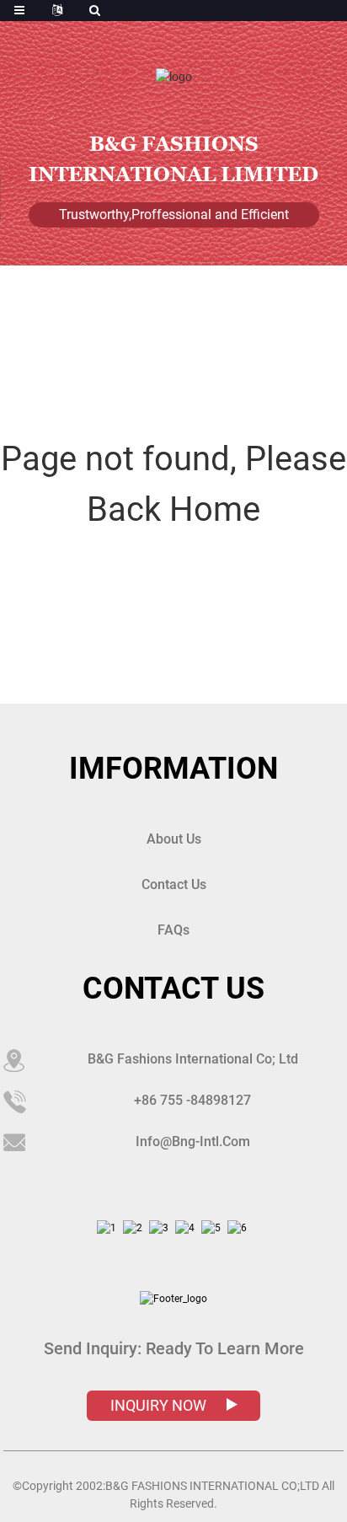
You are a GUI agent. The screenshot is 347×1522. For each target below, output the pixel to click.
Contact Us (173, 884)
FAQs (173, 930)
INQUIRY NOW (160, 1405)
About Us (174, 839)
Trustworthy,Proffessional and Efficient (174, 214)
